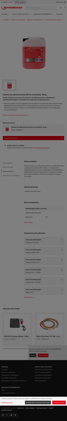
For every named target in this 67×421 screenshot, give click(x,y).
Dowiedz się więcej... (7, 402)
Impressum (20, 408)
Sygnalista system (6, 410)
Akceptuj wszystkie (59, 402)
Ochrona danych (30, 408)
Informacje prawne (41, 408)
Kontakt (51, 408)
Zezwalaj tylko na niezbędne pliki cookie (38, 402)
